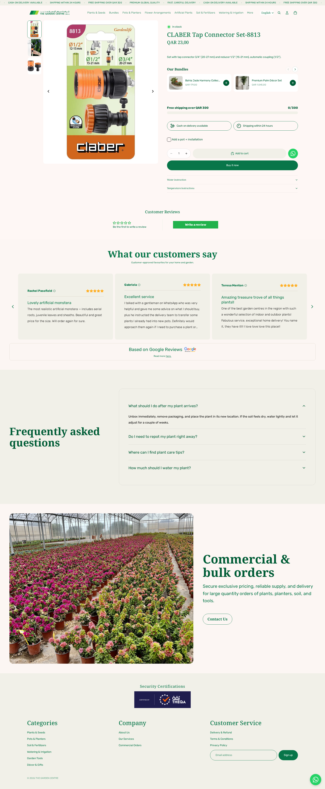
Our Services (126, 739)
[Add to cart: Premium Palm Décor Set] (293, 83)
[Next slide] (154, 92)
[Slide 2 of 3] (34, 47)
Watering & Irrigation (39, 751)
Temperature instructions (180, 188)
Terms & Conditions (221, 739)
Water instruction (176, 179)
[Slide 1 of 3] (34, 29)
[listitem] (250, 13)
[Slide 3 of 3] (34, 65)
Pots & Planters (36, 739)
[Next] (295, 69)
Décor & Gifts (35, 764)
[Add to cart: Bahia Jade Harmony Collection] (226, 83)
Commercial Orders (130, 745)
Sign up (288, 755)
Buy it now (232, 165)
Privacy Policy (218, 745)
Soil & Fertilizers (36, 745)
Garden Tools (35, 758)
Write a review (195, 224)
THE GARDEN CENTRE (47, 778)
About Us (124, 732)
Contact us (217, 619)
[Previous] (288, 69)
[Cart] (295, 13)
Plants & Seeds (36, 732)
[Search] (279, 13)
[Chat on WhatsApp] (315, 779)
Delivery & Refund (221, 732)
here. (168, 356)
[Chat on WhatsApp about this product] (293, 153)
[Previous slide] (47, 92)
